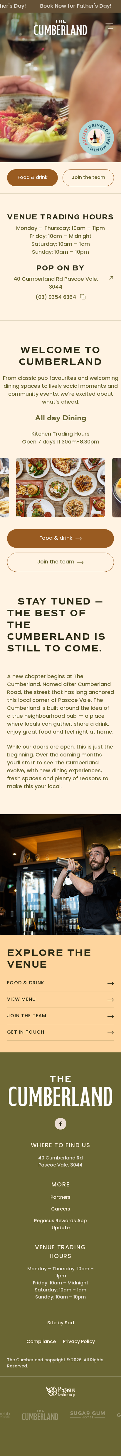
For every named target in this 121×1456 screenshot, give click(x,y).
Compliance (41, 1342)
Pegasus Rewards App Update (60, 1224)
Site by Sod (60, 1323)
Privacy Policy (79, 1342)
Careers (60, 1209)
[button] (109, 26)
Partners (60, 1197)
